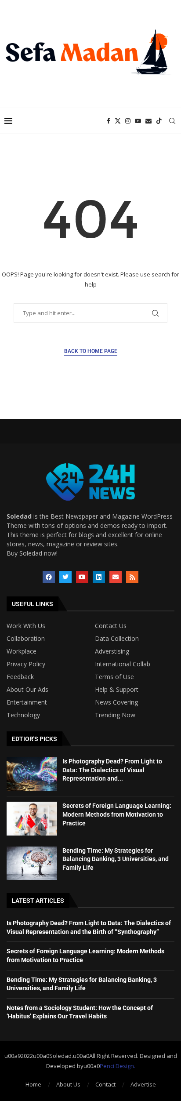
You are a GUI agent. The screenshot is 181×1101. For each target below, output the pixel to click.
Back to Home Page (90, 351)
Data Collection (117, 639)
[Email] (148, 121)
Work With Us (26, 626)
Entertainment (27, 702)
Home (33, 1084)
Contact (105, 1084)
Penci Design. (117, 1066)
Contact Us (111, 626)
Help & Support (116, 690)
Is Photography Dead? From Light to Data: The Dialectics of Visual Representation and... (112, 770)
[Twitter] (118, 121)
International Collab (122, 664)
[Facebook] (108, 121)
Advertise (143, 1084)
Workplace (21, 651)
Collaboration (26, 639)
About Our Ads (27, 690)
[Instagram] (127, 121)
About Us (68, 1084)
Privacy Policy (26, 664)
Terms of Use (114, 677)
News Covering (116, 702)
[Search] (172, 121)
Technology (23, 715)
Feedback (20, 677)
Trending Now (115, 715)
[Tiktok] (159, 121)
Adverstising (112, 651)
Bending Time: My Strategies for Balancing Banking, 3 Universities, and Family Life (115, 859)
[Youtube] (138, 121)
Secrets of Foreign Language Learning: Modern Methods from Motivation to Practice (116, 814)
